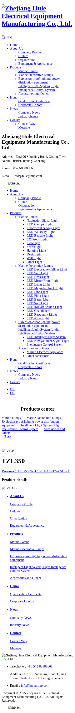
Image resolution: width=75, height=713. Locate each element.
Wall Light (34, 258)
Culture (23, 56)
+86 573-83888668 (39, 666)
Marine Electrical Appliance (45, 352)
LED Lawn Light (38, 284)
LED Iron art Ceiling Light (44, 307)
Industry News (28, 116)
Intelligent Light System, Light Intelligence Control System (38, 88)
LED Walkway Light (41, 232)
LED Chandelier (38, 310)
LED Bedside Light (40, 235)
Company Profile (29, 52)
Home (14, 45)
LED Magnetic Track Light (45, 288)
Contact (15, 120)
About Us (16, 48)
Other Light (34, 262)
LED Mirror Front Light (43, 280)
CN (4, 37)
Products (15, 67)
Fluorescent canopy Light (43, 228)
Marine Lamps (28, 71)
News (14, 108)
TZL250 (15, 471)
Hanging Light (36, 250)
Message (24, 127)
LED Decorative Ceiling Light (47, 269)
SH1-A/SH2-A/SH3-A (49, 471)
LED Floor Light (38, 295)
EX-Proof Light (37, 239)
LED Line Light (37, 292)
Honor (14, 97)
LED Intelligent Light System (46, 337)
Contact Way (26, 123)
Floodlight (33, 243)
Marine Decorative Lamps (35, 75)
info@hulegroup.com (35, 685)
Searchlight (34, 247)
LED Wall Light (37, 273)
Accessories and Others (33, 93)
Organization (26, 60)
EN (9, 37)
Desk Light (34, 254)
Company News (29, 112)
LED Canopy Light (39, 224)
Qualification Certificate (34, 101)
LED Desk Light (38, 277)
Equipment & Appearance (35, 63)
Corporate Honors (30, 105)
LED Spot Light (37, 303)
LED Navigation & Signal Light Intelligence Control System (48, 342)
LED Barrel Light (38, 299)
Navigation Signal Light (42, 220)
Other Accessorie (38, 356)
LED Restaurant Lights (42, 314)
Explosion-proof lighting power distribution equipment (39, 80)
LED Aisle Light (38, 318)
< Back (6, 436)
